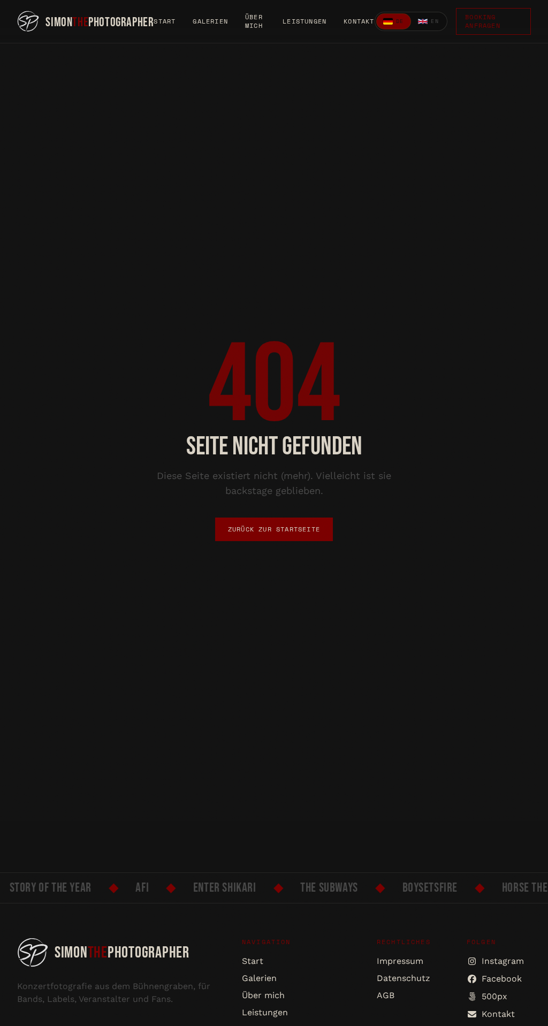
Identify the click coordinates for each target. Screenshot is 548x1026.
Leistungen (304, 21)
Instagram (503, 961)
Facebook (502, 979)
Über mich (254, 21)
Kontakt (359, 21)
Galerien (210, 21)
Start (165, 21)
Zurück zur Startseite (274, 529)
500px (494, 996)
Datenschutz (403, 978)
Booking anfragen (482, 21)
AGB (385, 995)
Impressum (400, 961)
